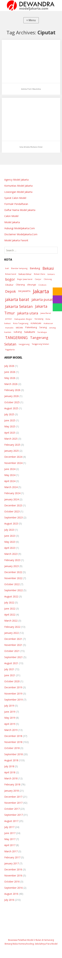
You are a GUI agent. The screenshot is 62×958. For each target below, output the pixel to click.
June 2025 (9, 420)
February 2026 (12, 390)
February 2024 (12, 493)
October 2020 (12, 681)
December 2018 (13, 736)
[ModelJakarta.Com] (31, 5)
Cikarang (20, 284)
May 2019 (9, 717)
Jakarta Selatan (19, 306)
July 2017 (9, 827)
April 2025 (9, 432)
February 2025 (12, 444)
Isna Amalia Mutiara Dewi (31, 147)
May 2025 (9, 426)
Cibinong (48, 279)
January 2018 (11, 790)
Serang (43, 327)
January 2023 (11, 566)
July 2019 (9, 705)
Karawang (39, 319)
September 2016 (13, 887)
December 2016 (13, 869)
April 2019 (9, 724)
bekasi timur (25, 274)
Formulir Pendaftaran (16, 204)
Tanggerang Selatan (40, 344)
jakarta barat (17, 299)
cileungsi (31, 284)
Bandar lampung (19, 268)
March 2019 (11, 730)
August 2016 (11, 893)
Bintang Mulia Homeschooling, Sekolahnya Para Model (31, 943)
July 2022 (9, 602)
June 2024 (9, 469)
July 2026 (9, 366)
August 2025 (11, 408)
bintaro (51, 274)
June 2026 (9, 372)
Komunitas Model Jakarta (18, 185)
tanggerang (24, 344)
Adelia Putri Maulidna (31, 89)
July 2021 (9, 669)
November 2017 (13, 802)
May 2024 (9, 475)
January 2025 (11, 450)
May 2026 (9, 378)
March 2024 (11, 487)
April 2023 (9, 547)
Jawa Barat (45, 313)
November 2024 (13, 463)
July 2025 (9, 414)
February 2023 (12, 560)
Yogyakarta (10, 349)
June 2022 (9, 608)
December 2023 (13, 505)
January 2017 (11, 863)
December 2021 (13, 639)
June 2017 (9, 833)
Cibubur (9, 284)
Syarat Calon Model (15, 198)
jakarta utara (27, 313)
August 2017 (11, 821)
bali (7, 268)
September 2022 (13, 590)
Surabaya (42, 332)
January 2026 (11, 396)
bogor (10, 279)
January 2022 (11, 632)
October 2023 (12, 511)
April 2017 (9, 845)
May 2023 (9, 541)
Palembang (31, 327)
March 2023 (11, 553)
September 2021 (13, 657)
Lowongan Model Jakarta (18, 191)
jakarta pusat (42, 299)
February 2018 (12, 784)
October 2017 (12, 808)
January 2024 (11, 499)
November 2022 (13, 578)
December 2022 (13, 572)
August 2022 (11, 596)
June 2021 (9, 675)
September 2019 (13, 699)
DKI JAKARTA (24, 291)
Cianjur (38, 279)
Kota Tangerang (20, 323)
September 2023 (13, 517)
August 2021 (11, 663)
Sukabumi (29, 332)
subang (18, 331)
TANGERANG (16, 337)
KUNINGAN (36, 323)
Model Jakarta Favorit (16, 240)
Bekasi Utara (39, 274)
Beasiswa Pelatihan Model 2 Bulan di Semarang (31, 940)
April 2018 (9, 772)
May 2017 (9, 839)
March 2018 (11, 778)
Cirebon (42, 285)
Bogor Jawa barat (24, 279)
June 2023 (9, 535)
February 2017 (12, 857)
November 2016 (13, 875)
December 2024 (13, 456)
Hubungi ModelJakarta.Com (19, 228)
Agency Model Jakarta (16, 179)
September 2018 (13, 754)
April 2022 (9, 614)
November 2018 (13, 742)
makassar (48, 323)
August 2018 (11, 760)
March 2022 (11, 620)
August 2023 (11, 523)
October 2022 (12, 584)
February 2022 (12, 626)
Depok (10, 291)
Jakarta (41, 291)
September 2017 (13, 814)
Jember (8, 319)
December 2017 (13, 796)
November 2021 (13, 645)
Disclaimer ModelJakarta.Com (20, 234)
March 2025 (11, 438)
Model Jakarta (12, 222)
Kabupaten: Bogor (23, 319)
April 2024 (9, 481)
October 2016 (12, 881)
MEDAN (19, 327)
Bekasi (48, 268)
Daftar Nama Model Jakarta (19, 210)
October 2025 (12, 402)
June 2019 (9, 711)
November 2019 (13, 693)
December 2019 (13, 687)
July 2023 (9, 529)
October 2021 (12, 651)
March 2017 (11, 851)
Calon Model (11, 216)
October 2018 (12, 748)
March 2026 (11, 384)
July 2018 (9, 766)
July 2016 (9, 899)
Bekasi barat (10, 274)
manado (9, 327)
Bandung (35, 268)
